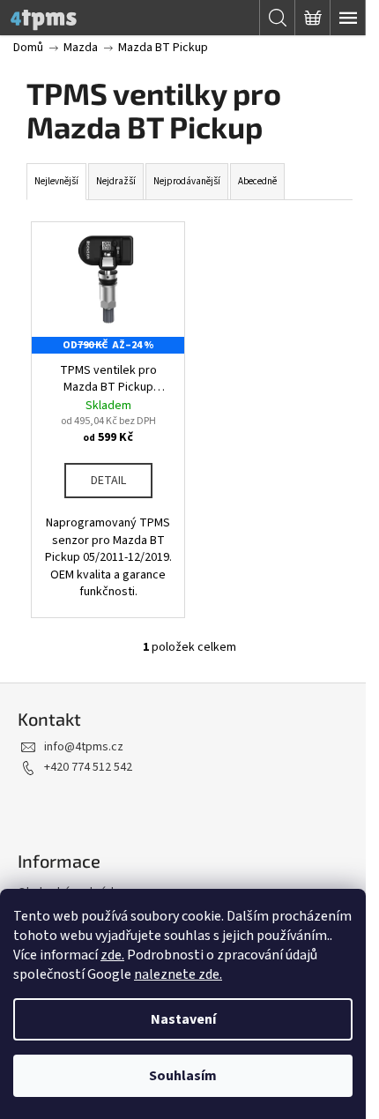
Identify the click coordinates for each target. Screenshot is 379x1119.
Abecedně (257, 181)
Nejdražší (116, 181)
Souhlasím (183, 1075)
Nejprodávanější (186, 181)
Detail (108, 480)
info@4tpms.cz (83, 747)
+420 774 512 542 (88, 767)
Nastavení (183, 1019)
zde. (112, 955)
